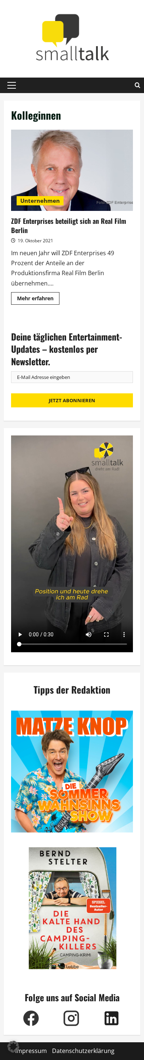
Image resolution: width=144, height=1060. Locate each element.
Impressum (31, 1051)
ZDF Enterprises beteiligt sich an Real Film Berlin (72, 170)
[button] (12, 85)
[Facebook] (31, 1018)
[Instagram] (71, 1018)
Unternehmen (40, 200)
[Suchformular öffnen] (137, 85)
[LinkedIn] (112, 1018)
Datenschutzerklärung (83, 1051)
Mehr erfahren (38, 299)
